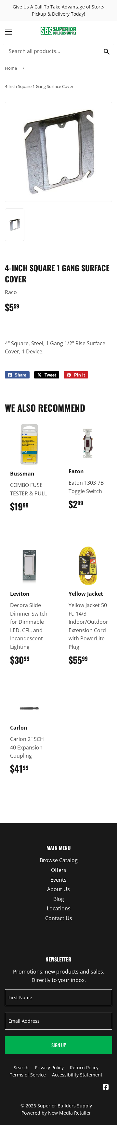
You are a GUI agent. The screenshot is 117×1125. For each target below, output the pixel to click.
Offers (58, 870)
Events (58, 879)
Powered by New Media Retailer (56, 1113)
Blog (58, 899)
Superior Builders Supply (64, 1106)
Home (11, 68)
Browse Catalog (59, 860)
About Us (58, 889)
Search (21, 1067)
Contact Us (58, 918)
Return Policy (84, 1067)
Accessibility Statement (77, 1075)
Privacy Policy (49, 1067)
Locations (59, 908)
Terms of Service (28, 1075)
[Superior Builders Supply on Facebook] (106, 1087)
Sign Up (58, 1044)
